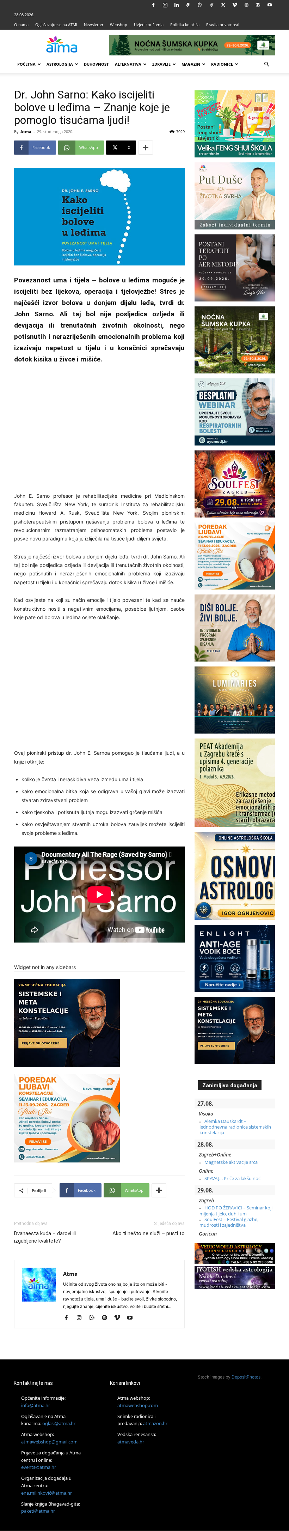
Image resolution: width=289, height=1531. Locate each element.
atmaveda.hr (130, 1442)
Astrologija (60, 64)
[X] (223, 5)
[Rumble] (200, 5)
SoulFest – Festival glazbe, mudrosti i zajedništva (228, 1222)
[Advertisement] (99, 426)
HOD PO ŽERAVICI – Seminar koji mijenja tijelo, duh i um (235, 1210)
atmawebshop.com (137, 1405)
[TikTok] (211, 5)
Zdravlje (161, 64)
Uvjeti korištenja (149, 24)
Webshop (118, 24)
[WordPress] (258, 5)
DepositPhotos (246, 1377)
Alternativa (128, 64)
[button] (266, 64)
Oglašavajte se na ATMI (56, 24)
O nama (21, 24)
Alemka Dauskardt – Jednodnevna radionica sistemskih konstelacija (235, 1127)
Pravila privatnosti (222, 24)
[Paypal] (188, 5)
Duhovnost (96, 64)
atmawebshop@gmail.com (49, 1442)
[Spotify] (107, 1318)
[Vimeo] (234, 5)
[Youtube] (269, 5)
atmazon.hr (155, 1424)
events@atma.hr (38, 1467)
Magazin (191, 64)
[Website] (246, 5)
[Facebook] (153, 5)
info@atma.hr (35, 1405)
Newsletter (93, 24)
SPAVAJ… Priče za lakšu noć (232, 1178)
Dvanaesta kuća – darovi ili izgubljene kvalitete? (45, 1237)
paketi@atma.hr (38, 1511)
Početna (26, 64)
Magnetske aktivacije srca (231, 1162)
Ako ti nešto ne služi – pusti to (148, 1233)
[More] (145, 147)
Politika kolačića (184, 24)
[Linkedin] (176, 5)
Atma (25, 131)
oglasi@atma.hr (58, 1424)
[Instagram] (165, 5)
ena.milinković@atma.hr (46, 1493)
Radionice (222, 64)
